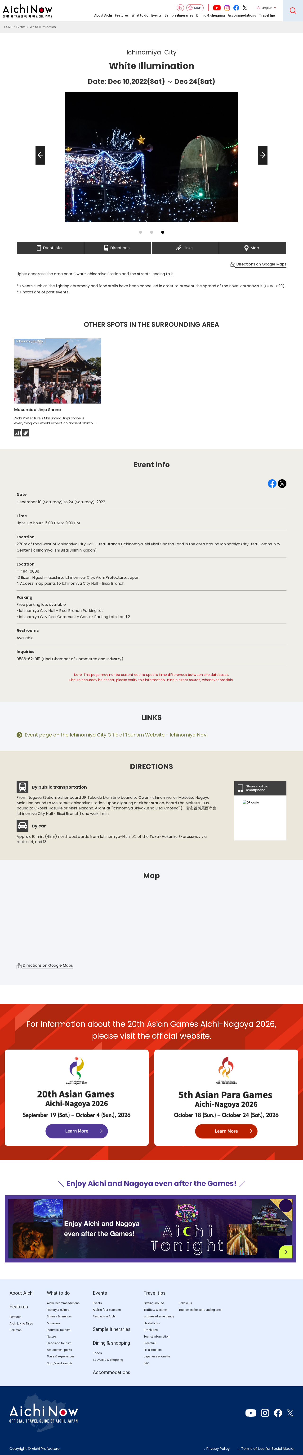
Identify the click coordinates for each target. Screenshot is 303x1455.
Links (188, 246)
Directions (119, 246)
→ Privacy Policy (216, 1448)
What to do (140, 15)
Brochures (151, 1330)
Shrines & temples (59, 1316)
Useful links (152, 1323)
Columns (15, 1330)
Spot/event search (59, 1363)
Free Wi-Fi (150, 1343)
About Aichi (103, 15)
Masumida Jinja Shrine (37, 410)
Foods (97, 1353)
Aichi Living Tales (21, 1323)
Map (255, 246)
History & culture (58, 1309)
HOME (8, 27)
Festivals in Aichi (104, 1316)
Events (156, 15)
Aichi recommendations (63, 1303)
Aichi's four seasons (107, 1309)
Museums (53, 1323)
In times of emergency (159, 1316)
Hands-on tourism (59, 1343)
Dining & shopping (210, 15)
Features (122, 15)
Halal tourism (153, 1350)
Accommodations (242, 15)
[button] (39, 164)
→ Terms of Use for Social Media (265, 1448)
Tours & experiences (61, 1356)
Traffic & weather (155, 1309)
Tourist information (156, 1336)
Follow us (185, 1303)
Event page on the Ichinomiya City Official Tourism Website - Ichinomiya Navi (116, 735)
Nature (51, 1336)
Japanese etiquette (157, 1356)
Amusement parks (59, 1350)
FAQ (146, 1363)
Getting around (154, 1303)
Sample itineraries (179, 15)
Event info (52, 246)
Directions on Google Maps (260, 264)
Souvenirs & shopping (108, 1359)
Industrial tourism (59, 1330)
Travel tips (267, 15)
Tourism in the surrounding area (200, 1309)
